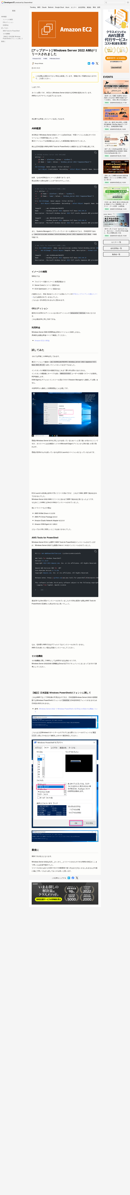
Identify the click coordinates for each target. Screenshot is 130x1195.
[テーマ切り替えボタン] (128, 2)
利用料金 (6, 25)
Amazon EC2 (37, 58)
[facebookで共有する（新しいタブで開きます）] (93, 63)
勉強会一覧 (116, 254)
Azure (67, 7)
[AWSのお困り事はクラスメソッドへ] (65, 893)
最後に (3, 41)
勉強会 (89, 7)
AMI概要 (4, 17)
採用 (98, 7)
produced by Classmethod (23, 2)
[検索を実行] (106, 2)
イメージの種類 (8, 19)
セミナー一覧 (116, 242)
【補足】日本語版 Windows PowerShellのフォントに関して (13, 37)
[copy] (95, 152)
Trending (33, 7)
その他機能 (6, 34)
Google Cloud (59, 7)
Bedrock (50, 7)
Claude (44, 7)
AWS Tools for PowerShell (11, 31)
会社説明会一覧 (116, 248)
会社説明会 (81, 7)
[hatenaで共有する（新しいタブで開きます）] (89, 63)
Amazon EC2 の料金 (42, 340)
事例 (94, 7)
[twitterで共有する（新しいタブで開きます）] (97, 63)
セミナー (74, 7)
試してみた (4, 28)
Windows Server (55, 58)
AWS (38, 7)
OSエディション (8, 22)
